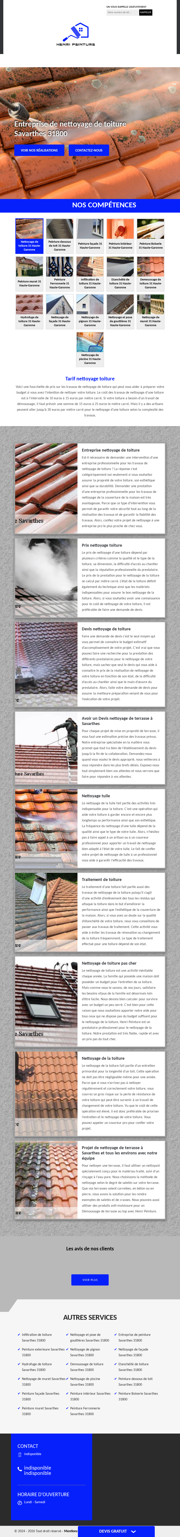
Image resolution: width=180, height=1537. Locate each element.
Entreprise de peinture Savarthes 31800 (135, 1337)
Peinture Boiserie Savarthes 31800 (138, 1396)
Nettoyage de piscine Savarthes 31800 (85, 1382)
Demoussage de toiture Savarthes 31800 (86, 1367)
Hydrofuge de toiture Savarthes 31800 (37, 1367)
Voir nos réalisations (39, 150)
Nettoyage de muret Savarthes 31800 (43, 1382)
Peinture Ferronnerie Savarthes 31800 (85, 1411)
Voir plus (90, 1280)
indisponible (58, 5)
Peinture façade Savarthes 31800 (40, 1396)
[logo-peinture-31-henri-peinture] (75, 34)
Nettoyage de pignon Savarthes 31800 (85, 1352)
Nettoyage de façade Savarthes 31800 (133, 1352)
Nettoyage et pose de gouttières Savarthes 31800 (89, 1337)
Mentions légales (76, 1531)
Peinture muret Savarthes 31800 (40, 1411)
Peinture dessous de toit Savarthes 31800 (136, 1382)
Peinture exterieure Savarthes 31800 (43, 1352)
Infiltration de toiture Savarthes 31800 (37, 1337)
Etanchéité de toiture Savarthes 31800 (134, 1367)
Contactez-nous (89, 150)
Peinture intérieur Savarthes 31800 (90, 1396)
